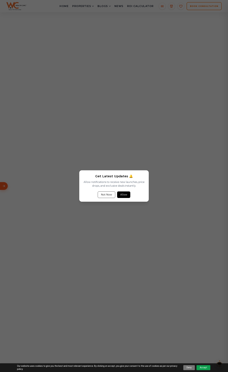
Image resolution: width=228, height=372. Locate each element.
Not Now (106, 194)
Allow (123, 194)
